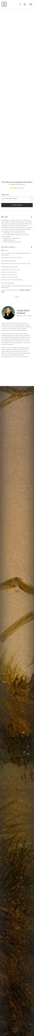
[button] (14, 188)
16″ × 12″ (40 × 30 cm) (10, 198)
